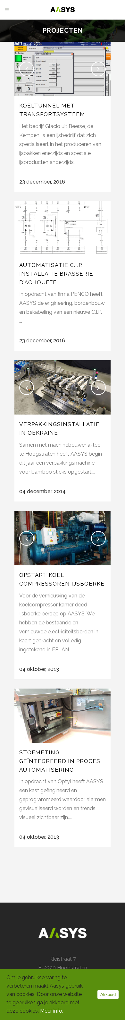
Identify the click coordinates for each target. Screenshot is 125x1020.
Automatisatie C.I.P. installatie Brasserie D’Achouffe (56, 273)
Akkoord (108, 994)
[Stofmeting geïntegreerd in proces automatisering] (62, 716)
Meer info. (51, 1011)
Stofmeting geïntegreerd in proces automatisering (59, 761)
